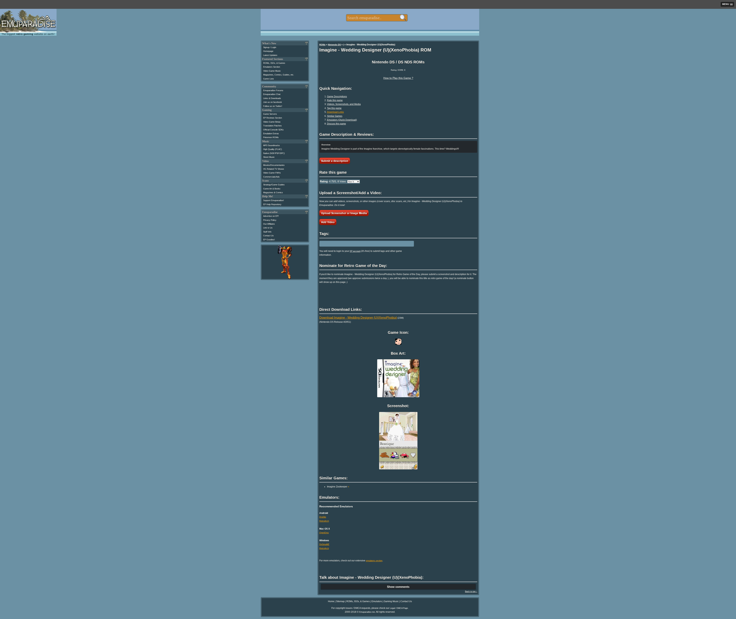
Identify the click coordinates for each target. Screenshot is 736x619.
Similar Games (334, 116)
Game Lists (268, 79)
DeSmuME (324, 544)
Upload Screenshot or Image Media (344, 213)
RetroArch (324, 521)
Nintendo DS (334, 44)
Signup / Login (269, 47)
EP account (355, 251)
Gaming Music (391, 601)
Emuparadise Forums (273, 90)
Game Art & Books (271, 189)
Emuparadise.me (367, 612)
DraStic (322, 517)
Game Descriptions (337, 96)
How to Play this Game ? (398, 77)
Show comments (398, 586)
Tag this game (334, 108)
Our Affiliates (269, 224)
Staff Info (267, 232)
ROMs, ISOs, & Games (274, 63)
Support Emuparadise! (273, 200)
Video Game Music (272, 71)
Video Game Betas (272, 122)
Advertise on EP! (271, 216)
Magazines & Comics (273, 192)
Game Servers (270, 114)
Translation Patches (272, 125)
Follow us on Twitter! (272, 106)
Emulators (376, 601)
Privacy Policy (269, 220)
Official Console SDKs (273, 130)
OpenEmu (324, 532)
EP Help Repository (272, 204)
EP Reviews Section (272, 118)
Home (331, 601)
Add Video (328, 222)
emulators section (374, 560)
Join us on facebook (272, 102)
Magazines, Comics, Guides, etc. (278, 75)
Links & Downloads (272, 98)
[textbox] (376, 17)
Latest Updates (270, 55)
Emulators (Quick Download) (342, 120)
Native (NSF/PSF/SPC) (274, 153)
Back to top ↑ (471, 591)
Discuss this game (336, 123)
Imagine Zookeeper (338, 486)
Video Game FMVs (272, 173)
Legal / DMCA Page (399, 608)
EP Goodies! (269, 239)
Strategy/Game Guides (274, 184)
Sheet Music (269, 157)
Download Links (335, 112)
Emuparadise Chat (271, 94)
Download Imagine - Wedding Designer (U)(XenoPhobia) (358, 317)
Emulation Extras (271, 133)
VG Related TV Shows (273, 169)
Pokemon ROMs (271, 137)
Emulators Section (271, 67)
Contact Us (268, 235)
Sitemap (340, 601)
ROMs (322, 44)
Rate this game (335, 100)
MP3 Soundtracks (271, 145)
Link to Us (268, 228)
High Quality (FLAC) (272, 149)
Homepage (268, 51)
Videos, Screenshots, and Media (344, 104)
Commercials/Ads (271, 177)
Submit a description (334, 161)
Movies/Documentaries (274, 165)
